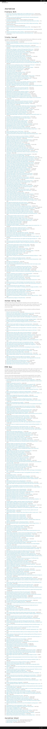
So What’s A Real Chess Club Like (13, 719)
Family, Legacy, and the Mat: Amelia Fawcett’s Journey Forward (19, 14)
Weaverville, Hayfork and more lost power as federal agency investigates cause (22, 200)
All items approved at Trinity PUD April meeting (16, 51)
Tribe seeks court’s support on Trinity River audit (16, 289)
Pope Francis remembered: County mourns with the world (18, 189)
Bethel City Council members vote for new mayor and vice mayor (19, 466)
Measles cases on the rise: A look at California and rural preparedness (20, 208)
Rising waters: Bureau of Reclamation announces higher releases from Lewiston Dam (23, 225)
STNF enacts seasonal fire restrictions (14, 138)
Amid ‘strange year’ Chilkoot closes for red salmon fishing (18, 349)
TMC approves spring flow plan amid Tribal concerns (17, 202)
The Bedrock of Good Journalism (13, 19)
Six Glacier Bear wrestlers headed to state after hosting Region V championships (22, 316)
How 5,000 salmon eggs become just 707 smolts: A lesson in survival (20, 185)
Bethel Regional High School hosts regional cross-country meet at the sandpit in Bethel (23, 486)
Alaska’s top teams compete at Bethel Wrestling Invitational (18, 447)
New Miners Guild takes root (12, 254)
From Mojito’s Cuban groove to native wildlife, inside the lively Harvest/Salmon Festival (23, 283)
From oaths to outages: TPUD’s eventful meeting (16, 249)
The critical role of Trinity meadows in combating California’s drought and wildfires (23, 286)
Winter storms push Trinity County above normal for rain (17, 89)
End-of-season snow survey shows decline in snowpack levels (18, 181)
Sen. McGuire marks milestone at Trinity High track (16, 58)
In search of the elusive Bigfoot (12, 187)
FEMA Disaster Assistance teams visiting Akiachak (16, 453)
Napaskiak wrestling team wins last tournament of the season (18, 433)
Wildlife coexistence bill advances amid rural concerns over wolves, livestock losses (23, 43)
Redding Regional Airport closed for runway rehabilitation (18, 125)
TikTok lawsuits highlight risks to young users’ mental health (18, 245)
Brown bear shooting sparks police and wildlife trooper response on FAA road (22, 330)
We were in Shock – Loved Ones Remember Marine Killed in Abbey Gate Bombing (22, 23)
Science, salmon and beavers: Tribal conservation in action (18, 195)
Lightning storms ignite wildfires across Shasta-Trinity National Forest (20, 149)
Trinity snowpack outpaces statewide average (15, 192)
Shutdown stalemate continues (12, 119)
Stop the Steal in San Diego (12, 721)
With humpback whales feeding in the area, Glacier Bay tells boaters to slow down (22, 354)
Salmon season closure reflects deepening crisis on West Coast (19, 190)
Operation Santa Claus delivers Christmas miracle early (17, 444)
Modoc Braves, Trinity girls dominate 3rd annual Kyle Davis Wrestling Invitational (22, 255)
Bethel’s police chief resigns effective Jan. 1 (15, 431)
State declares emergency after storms (14, 175)
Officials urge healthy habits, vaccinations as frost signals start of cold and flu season (23, 114)
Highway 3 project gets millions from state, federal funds (17, 140)
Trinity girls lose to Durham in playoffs (14, 74)
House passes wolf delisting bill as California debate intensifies (19, 95)
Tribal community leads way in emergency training (16, 110)
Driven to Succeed (10, 25)
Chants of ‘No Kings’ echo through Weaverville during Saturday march (20, 163)
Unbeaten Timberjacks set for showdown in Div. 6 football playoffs (19, 273)
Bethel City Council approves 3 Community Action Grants (17, 538)
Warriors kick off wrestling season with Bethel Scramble (17, 464)
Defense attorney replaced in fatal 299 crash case (16, 57)
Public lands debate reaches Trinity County (15, 131)
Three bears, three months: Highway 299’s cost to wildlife (18, 108)
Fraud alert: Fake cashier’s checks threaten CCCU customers (18, 292)
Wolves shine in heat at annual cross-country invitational (17, 136)
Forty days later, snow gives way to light (14, 54)
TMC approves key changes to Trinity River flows (16, 297)
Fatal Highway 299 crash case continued (14, 73)
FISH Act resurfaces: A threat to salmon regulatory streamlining (19, 206)
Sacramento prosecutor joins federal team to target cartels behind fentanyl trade (22, 133)
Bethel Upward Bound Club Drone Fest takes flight (16, 467)
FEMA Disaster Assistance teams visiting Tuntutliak (16, 490)
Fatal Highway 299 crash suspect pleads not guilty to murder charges (20, 67)
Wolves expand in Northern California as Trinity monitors (18, 76)
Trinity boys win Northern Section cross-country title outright (18, 107)
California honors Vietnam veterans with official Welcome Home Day (20, 198)
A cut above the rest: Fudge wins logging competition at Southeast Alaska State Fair (23, 339)
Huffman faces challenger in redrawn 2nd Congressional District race (20, 49)
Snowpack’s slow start (11, 80)
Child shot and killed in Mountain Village (14, 540)
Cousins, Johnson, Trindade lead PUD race (15, 274)
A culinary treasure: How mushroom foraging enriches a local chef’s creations (22, 321)
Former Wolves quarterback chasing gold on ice (16, 145)
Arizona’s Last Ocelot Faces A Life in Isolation (15, 31)
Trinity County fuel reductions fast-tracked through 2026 (17, 87)
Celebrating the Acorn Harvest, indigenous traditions (17, 294)
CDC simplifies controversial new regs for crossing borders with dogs (20, 342)
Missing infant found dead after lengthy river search (17, 184)
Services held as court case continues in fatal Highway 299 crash (19, 78)
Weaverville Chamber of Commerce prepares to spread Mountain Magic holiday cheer (23, 271)
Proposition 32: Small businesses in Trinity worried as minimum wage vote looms (22, 295)
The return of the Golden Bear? (12, 42)
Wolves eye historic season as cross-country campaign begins (18, 144)
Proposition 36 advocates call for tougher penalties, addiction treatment (20, 290)
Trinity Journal (12, 39)
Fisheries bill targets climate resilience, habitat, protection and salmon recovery (22, 157)
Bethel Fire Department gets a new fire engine (15, 451)
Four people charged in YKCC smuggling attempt (16, 445)
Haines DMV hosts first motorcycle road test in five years (17, 363)
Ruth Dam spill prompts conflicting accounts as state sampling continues (21, 61)
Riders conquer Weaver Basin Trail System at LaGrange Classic (19, 168)
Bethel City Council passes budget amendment (16, 436)
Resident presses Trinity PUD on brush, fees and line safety (18, 60)
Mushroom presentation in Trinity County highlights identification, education (21, 81)
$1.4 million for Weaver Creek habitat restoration (16, 257)
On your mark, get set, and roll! (12, 345)
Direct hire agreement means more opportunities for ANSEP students (20, 477)
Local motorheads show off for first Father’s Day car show (18, 360)
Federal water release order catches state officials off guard (18, 228)
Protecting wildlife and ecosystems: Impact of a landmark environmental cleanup (22, 242)
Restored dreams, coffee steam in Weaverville (15, 172)
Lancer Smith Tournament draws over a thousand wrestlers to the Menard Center (22, 441)
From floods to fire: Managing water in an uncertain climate (18, 116)
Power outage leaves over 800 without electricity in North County (19, 220)
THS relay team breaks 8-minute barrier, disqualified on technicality (20, 173)
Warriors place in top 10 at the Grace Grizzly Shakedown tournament (20, 435)
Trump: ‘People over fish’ (11, 231)
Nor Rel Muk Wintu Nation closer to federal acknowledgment (18, 169)
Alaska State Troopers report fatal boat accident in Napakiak (18, 476)
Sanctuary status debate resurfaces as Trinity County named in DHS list (20, 162)
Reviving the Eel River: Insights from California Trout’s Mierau (18, 269)
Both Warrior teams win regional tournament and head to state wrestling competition (23, 424)
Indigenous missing (10, 99)
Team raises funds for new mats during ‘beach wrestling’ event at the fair (21, 343)
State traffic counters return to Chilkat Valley (15, 351)
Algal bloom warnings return (12, 191)
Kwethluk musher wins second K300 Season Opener (17, 420)
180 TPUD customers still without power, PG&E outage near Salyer (19, 267)
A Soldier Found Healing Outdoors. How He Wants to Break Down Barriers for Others (23, 20)
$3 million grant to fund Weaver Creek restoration (16, 235)
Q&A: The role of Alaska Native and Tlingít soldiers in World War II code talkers (22, 327)
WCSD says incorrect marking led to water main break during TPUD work (21, 64)
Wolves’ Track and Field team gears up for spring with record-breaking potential (22, 213)
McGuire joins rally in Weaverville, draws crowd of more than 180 (19, 56)
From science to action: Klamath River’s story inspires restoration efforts (20, 233)
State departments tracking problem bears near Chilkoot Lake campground (21, 344)
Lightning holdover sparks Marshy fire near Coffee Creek (17, 148)
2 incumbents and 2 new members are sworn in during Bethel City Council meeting (23, 472)
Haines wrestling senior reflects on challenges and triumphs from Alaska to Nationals (23, 325)
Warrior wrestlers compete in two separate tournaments (17, 458)
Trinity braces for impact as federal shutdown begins (17, 121)
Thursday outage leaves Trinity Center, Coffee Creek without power (19, 166)
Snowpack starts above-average (13, 224)
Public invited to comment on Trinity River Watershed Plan (18, 197)
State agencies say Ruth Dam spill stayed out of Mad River (18, 52)
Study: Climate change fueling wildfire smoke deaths (17, 167)
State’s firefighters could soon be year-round (15, 216)
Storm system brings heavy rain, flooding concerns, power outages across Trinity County (24, 97)
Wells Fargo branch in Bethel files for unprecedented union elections (20, 439)
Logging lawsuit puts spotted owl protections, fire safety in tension (19, 102)
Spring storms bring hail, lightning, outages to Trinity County (18, 45)
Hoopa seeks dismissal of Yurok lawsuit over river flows (17, 248)
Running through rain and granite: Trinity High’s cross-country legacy (20, 109)
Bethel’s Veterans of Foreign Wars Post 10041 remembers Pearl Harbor (20, 427)
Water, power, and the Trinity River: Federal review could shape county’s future (22, 128)
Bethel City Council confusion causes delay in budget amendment (19, 437)
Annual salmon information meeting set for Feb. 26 (16, 227)
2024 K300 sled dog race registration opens (15, 468)
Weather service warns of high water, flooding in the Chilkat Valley (19, 350)
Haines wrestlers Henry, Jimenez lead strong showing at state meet (19, 315)
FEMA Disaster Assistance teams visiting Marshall (16, 480)
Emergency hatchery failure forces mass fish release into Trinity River (20, 101)
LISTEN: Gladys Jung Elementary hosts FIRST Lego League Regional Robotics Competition (24, 421)
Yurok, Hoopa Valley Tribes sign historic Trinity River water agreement (20, 193)
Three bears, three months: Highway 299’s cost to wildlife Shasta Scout (20, 13)
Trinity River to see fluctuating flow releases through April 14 (18, 203)
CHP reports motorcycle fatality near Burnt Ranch (16, 291)
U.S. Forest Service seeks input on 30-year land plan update (18, 244)
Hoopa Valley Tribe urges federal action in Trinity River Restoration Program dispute (23, 236)
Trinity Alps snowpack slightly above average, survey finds (18, 209)
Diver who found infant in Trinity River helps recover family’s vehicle (20, 180)
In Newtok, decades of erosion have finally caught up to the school (19, 418)
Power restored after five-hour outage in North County (17, 218)
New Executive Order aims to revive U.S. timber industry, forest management (21, 207)
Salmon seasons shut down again (13, 179)
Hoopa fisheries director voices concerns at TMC (16, 251)
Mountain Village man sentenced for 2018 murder (16, 443)
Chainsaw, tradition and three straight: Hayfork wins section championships (21, 105)
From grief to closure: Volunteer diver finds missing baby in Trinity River (20, 178)
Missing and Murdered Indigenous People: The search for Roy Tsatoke (20, 250)
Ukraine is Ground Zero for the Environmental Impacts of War (18, 26)
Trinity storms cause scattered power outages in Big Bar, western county (20, 75)
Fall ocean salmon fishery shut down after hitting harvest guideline (19, 124)
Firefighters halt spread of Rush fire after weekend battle (17, 161)
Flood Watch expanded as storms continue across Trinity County (19, 96)
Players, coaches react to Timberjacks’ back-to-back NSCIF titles (19, 266)
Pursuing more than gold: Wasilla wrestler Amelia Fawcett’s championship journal (22, 17)
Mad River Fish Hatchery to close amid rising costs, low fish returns (19, 174)
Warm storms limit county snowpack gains (15, 69)
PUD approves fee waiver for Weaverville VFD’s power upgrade (19, 268)
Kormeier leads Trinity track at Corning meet (15, 68)
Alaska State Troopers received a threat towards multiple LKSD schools (20, 491)
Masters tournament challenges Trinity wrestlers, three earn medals (20, 219)
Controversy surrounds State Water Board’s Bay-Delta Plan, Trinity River (20, 241)
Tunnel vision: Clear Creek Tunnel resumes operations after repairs (19, 196)
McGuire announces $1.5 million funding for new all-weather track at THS (21, 282)
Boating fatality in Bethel (11, 474)
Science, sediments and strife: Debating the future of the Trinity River (20, 212)
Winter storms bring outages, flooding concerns (16, 72)
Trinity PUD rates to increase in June (13, 183)
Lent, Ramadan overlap (11, 70)
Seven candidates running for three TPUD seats (16, 278)
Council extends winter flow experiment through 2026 (17, 122)
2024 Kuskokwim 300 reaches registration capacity (16, 454)
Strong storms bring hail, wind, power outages (15, 155)
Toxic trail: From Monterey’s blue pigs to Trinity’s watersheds (18, 127)
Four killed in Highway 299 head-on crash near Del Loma (17, 84)
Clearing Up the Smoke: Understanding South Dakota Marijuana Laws (20, 32)
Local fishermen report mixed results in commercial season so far (19, 353)
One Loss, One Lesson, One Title (13, 312)
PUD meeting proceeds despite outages (14, 221)
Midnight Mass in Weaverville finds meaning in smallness (18, 91)
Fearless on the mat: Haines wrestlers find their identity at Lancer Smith (20, 313)
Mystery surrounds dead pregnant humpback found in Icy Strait (19, 333)
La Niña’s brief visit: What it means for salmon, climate (17, 215)
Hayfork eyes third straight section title (14, 142)
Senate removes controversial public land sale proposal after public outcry (21, 160)
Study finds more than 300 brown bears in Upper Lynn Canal (18, 362)
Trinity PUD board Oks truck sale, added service (16, 285)
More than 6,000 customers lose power (14, 222)
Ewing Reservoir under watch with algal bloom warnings (17, 232)
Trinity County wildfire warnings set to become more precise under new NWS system (23, 62)
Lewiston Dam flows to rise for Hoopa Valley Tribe (16, 146)
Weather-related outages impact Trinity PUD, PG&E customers (18, 132)
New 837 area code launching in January (14, 253)
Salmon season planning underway (13, 204)
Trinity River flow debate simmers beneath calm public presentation (20, 50)
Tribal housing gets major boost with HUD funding (16, 171)
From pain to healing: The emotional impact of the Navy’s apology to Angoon (21, 319)
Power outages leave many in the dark (14, 230)
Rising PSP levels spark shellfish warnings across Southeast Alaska (19, 324)
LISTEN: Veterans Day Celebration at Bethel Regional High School (19, 450)
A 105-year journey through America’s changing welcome (17, 111)
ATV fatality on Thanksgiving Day (13, 261)
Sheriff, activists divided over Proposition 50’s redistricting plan (19, 117)
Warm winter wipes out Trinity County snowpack (16, 55)
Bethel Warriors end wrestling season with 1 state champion (18, 416)
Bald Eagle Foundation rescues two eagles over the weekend (18, 356)
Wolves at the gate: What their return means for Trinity (17, 120)
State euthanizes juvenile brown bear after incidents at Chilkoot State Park (21, 334)
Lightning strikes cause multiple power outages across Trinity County (20, 137)
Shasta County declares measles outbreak (15, 79)
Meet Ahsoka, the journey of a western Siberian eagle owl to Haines (19, 336)
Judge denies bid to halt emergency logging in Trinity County (18, 93)
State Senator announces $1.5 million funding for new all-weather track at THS (22, 279)
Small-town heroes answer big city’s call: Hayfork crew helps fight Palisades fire (22, 238)
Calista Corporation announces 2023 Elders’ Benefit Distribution (19, 460)
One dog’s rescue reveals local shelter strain (15, 66)
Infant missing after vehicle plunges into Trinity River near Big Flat (19, 186)
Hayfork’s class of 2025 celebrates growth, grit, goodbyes (17, 165)
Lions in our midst (10, 90)
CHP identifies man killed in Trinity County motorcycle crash (18, 150)
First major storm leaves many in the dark (15, 262)
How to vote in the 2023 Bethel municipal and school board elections (20, 485)
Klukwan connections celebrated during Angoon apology (17, 320)
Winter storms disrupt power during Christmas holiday (17, 92)
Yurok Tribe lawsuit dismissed (12, 247)
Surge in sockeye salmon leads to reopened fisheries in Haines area (20, 337)
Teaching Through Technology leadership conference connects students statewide (22, 478)
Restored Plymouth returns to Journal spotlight (16, 126)
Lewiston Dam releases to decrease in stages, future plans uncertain (20, 210)
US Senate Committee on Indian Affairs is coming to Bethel (18, 456)
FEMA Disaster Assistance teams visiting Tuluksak (16, 459)
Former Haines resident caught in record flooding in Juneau (18, 338)
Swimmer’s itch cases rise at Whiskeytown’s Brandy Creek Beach (19, 154)
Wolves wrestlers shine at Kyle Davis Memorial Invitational (18, 103)
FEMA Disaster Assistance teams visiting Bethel (16, 492)
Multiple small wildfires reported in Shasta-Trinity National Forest (19, 139)
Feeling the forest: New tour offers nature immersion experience (19, 332)
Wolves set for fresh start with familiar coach (15, 143)
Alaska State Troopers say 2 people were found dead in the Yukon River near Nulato (23, 483)
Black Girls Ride (10, 722)
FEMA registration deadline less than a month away (16, 438)
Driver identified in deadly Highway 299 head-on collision (18, 83)
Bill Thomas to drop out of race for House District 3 (16, 361)
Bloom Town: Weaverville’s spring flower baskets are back (18, 177)
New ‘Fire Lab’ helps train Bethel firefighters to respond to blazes (19, 432)
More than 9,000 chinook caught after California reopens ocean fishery (20, 159)
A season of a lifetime (11, 104)
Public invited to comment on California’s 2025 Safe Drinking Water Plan (20, 156)
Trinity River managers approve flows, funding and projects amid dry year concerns (23, 46)
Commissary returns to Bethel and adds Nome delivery (17, 465)
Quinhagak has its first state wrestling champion (16, 419)
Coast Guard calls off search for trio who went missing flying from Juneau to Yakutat (23, 347)
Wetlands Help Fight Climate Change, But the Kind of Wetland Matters (20, 29)
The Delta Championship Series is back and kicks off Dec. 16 (18, 426)
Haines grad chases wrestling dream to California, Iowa (17, 314)
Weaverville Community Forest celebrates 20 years (16, 113)
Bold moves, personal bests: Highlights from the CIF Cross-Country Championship (22, 259)
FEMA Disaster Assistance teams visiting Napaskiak (16, 489)
